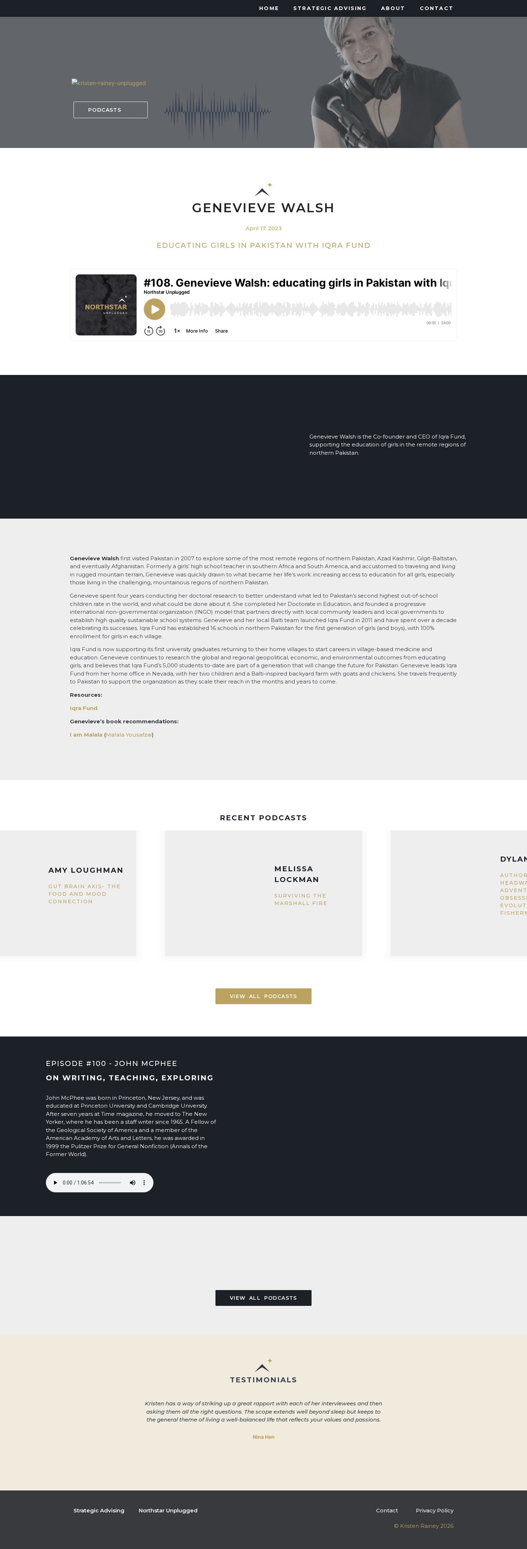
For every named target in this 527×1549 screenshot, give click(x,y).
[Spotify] (116, 8)
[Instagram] (73, 8)
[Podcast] (102, 8)
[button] (110, 110)
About (393, 8)
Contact (437, 8)
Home (269, 8)
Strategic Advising (330, 8)
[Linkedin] (88, 8)
